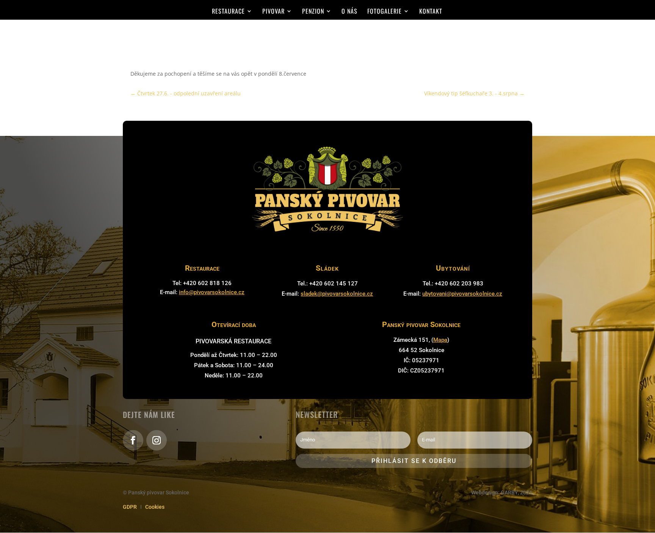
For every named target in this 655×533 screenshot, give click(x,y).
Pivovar (273, 12)
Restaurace (228, 12)
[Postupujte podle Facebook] (133, 440)
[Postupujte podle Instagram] (156, 440)
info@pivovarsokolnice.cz (211, 292)
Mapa (440, 340)
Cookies (155, 507)
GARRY (509, 492)
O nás (349, 12)
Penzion (313, 12)
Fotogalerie (384, 12)
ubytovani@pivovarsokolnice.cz (462, 293)
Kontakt (430, 12)
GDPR (130, 507)
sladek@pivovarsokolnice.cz (337, 293)
